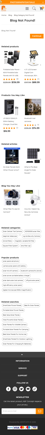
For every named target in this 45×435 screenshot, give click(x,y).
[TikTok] (34, 389)
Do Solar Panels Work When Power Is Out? (11, 168)
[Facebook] (8, 389)
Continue (36, 36)
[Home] (3, 8)
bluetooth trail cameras (29, 120)
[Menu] (27, 8)
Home (3, 15)
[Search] (34, 8)
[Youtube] (28, 389)
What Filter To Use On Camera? (11, 210)
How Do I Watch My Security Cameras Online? (31, 212)
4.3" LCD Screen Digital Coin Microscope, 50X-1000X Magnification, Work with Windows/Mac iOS (32, 73)
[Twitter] (21, 389)
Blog (10, 15)
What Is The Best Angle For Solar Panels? (30, 170)
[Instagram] (15, 389)
